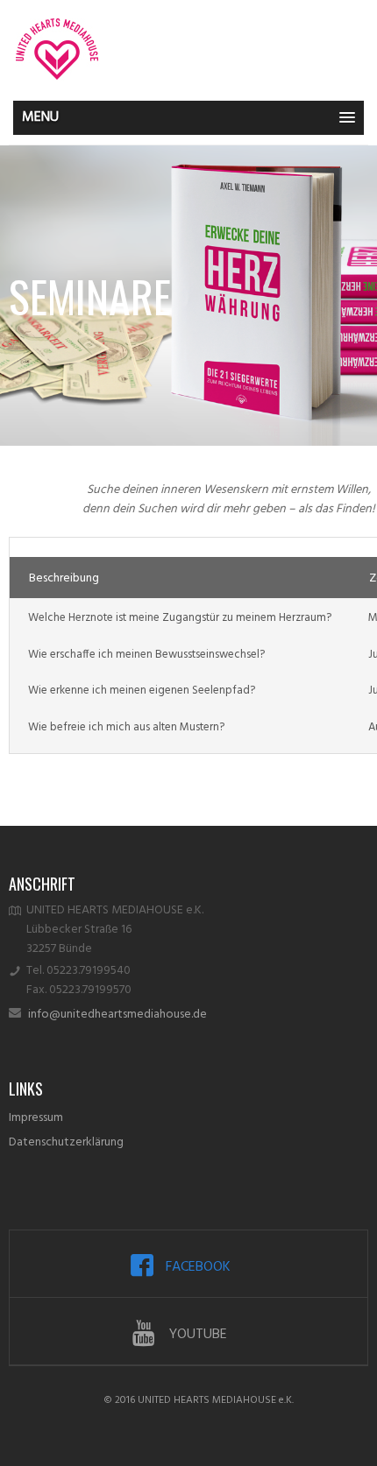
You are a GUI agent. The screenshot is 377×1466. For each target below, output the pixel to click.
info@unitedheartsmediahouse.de (117, 1014)
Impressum (36, 1118)
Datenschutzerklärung (66, 1142)
